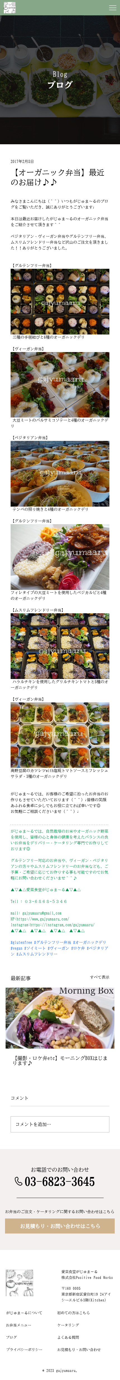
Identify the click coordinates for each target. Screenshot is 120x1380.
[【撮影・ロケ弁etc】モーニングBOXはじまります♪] (60, 1018)
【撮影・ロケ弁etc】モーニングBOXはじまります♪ (60, 1061)
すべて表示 (99, 977)
